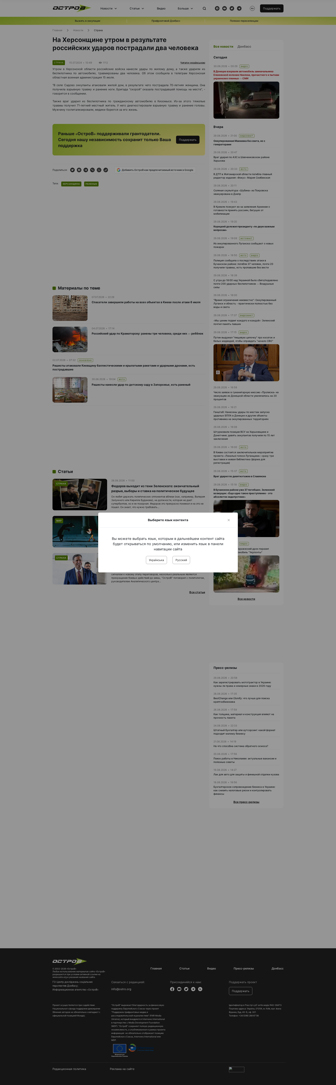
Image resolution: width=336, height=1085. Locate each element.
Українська (156, 560)
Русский (181, 560)
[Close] (229, 520)
